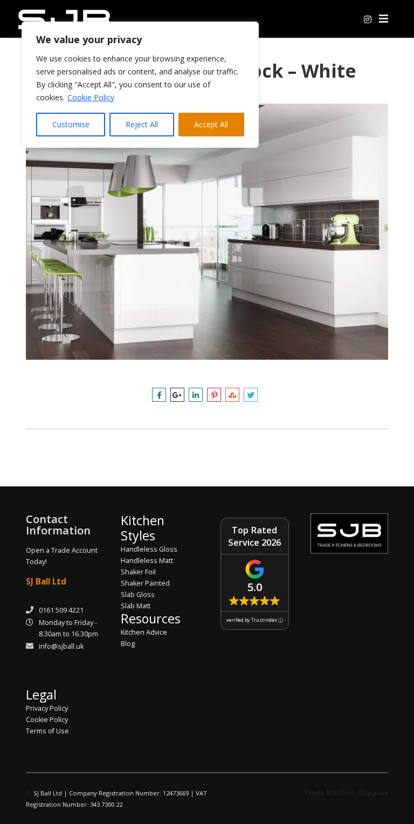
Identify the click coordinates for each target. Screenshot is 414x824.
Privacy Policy (47, 708)
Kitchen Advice (144, 632)
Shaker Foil (138, 571)
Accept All (211, 124)
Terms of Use (47, 731)
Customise (70, 124)
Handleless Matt (147, 560)
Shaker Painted (145, 583)
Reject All (142, 124)
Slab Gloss (138, 594)
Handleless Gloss (149, 549)
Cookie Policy (90, 97)
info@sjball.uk (61, 646)
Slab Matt (135, 605)
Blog (128, 643)
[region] (140, 85)
